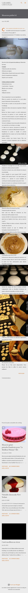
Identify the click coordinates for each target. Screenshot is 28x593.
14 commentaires (14, 558)
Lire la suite (5, 468)
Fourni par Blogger (15, 584)
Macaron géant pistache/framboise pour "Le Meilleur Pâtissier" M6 (12, 447)
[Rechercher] (21, 3)
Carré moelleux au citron (11, 542)
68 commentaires (14, 466)
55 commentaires (14, 513)
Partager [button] (21, 373)
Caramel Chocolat (7, 4)
